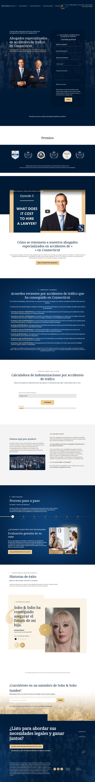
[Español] (64, 6)
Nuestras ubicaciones (35, 6)
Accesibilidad (82, 731)
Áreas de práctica (23, 6)
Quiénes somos (12, 6)
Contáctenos (57, 6)
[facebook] (54, 769)
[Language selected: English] (64, 6)
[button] (16, 639)
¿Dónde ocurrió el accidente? (27, 392)
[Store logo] (5, 5)
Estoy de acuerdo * (62, 84)
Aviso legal (82, 736)
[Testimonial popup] (45, 629)
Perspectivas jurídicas (48, 6)
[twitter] (61, 769)
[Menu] (84, 752)
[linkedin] (58, 769)
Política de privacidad (46, 706)
